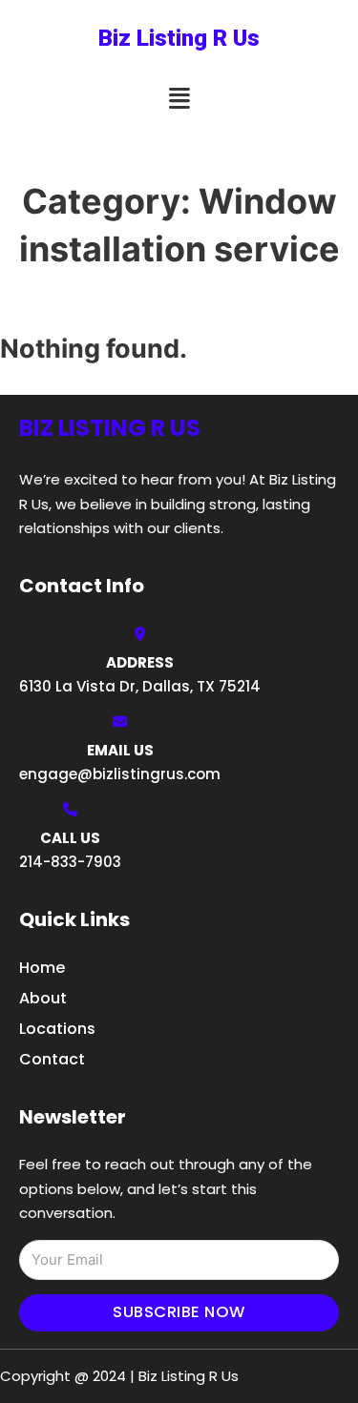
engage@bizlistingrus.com (120, 774)
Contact (52, 1059)
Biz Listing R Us (179, 38)
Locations (57, 1029)
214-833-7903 (70, 862)
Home (42, 968)
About (43, 998)
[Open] (179, 99)
